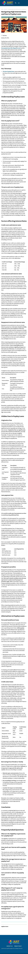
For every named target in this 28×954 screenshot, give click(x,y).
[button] (15, 3)
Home (2, 9)
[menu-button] (19, 3)
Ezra (5, 35)
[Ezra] (2, 35)
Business (5, 9)
